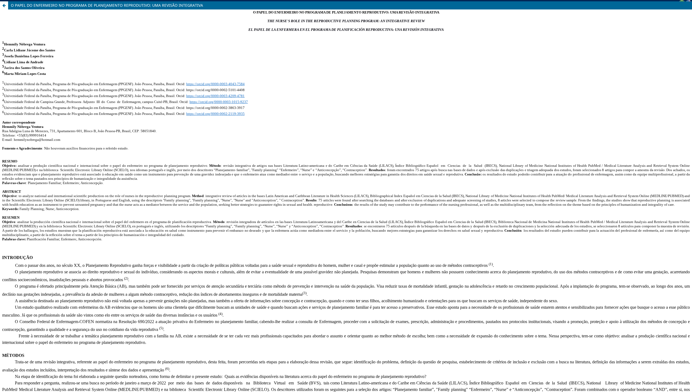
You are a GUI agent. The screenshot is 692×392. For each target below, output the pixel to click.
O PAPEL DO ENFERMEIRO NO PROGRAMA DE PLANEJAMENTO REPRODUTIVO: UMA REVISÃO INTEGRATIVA (107, 5)
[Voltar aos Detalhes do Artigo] (4, 5)
